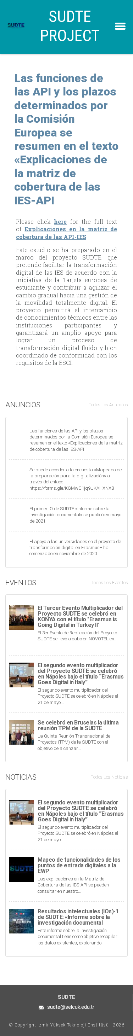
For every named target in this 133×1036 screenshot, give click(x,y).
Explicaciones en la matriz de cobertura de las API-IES (66, 232)
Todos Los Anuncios (108, 404)
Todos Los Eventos (110, 582)
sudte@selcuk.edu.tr (70, 1007)
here (60, 221)
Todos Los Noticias (109, 777)
